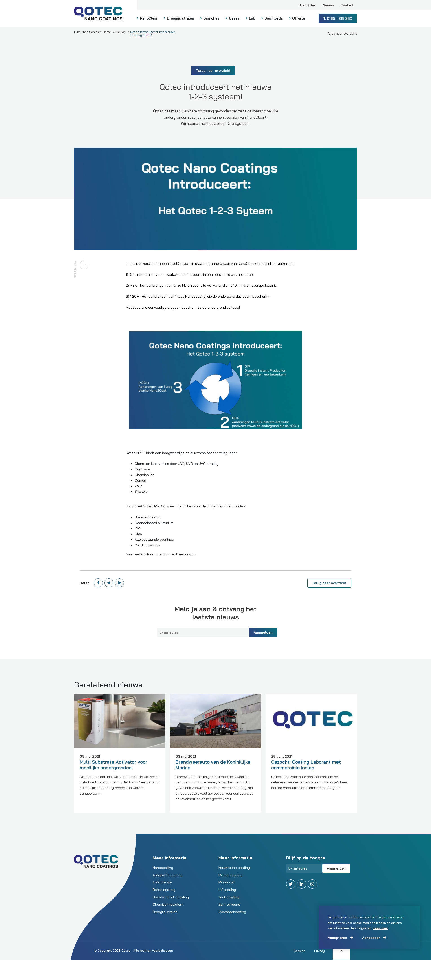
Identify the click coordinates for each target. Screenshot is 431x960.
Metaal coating (230, 875)
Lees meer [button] (380, 928)
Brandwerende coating (171, 897)
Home (107, 32)
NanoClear (148, 18)
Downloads (273, 18)
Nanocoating (163, 867)
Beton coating (164, 889)
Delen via (75, 269)
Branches (210, 18)
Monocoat (226, 882)
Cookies (299, 951)
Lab (251, 18)
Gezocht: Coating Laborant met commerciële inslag (306, 764)
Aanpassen (371, 937)
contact (171, 554)
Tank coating (228, 897)
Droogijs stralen (180, 18)
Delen (84, 583)
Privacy (319, 951)
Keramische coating (234, 867)
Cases (234, 18)
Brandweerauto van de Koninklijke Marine (213, 764)
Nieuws (328, 5)
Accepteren (337, 937)
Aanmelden (263, 632)
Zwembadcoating (232, 912)
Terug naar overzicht (342, 33)
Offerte (298, 18)
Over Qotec (307, 5)
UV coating (227, 889)
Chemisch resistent (168, 904)
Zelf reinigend (229, 904)
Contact (347, 5)
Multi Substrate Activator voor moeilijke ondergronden (113, 764)
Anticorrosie (162, 882)
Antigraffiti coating (168, 875)
